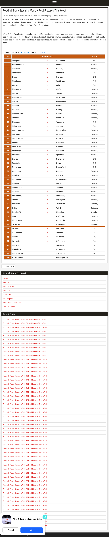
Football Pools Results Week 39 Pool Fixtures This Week (25, 412)
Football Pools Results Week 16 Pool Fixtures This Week (25, 505)
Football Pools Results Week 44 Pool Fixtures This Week (25, 392)
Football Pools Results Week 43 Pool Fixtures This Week (25, 396)
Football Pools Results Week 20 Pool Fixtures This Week (25, 489)
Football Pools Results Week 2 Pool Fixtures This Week (24, 352)
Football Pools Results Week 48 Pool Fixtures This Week (25, 376)
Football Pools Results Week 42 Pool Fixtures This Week (25, 400)
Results (6, 282)
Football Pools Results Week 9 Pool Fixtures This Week (34, 10)
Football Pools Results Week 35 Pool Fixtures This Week (25, 428)
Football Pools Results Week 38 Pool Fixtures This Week (25, 416)
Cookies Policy (9, 307)
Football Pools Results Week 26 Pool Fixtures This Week (25, 465)
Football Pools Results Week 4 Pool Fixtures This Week (24, 344)
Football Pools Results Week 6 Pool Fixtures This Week (24, 335)
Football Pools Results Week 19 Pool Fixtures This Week (25, 493)
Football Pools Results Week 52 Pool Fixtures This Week (25, 360)
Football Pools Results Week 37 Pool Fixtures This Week (25, 420)
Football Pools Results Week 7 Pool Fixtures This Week (24, 331)
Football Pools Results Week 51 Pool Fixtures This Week (25, 364)
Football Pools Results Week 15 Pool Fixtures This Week (25, 509)
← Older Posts (8, 266)
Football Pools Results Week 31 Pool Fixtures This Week (25, 445)
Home (5, 278)
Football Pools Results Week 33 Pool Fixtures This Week (25, 437)
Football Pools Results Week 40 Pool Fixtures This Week (25, 408)
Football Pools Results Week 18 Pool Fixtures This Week (25, 497)
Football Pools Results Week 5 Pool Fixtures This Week (24, 339)
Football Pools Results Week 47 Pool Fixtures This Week (25, 380)
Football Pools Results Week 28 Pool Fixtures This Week (25, 457)
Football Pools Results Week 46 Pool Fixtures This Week (25, 384)
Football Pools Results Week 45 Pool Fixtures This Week (25, 388)
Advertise (6, 291)
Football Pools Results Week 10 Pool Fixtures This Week (25, 327)
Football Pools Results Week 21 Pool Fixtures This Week (25, 485)
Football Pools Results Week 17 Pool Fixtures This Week (25, 501)
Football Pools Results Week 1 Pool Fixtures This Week (24, 356)
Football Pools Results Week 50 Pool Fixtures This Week (25, 368)
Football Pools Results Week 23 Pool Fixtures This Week (25, 477)
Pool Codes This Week (12, 303)
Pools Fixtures (8, 286)
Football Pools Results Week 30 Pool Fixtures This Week (25, 449)
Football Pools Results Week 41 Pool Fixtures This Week (25, 404)
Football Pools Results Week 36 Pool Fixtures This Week (25, 424)
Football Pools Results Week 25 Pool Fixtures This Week (25, 469)
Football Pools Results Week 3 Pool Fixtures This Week (24, 348)
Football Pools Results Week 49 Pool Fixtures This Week (25, 372)
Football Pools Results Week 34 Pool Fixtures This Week (25, 433)
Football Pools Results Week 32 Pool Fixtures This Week (25, 441)
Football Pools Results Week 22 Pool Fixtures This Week (25, 481)
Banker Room (8, 294)
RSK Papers (8, 299)
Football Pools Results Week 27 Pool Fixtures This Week (25, 461)
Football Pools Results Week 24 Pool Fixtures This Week (25, 473)
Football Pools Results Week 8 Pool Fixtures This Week (24, 323)
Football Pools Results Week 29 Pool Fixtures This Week (25, 453)
